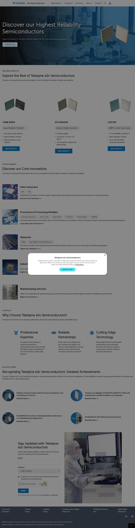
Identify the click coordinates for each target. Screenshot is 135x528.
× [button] (105, 255)
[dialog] (67, 264)
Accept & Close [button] (67, 269)
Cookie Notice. (79, 264)
